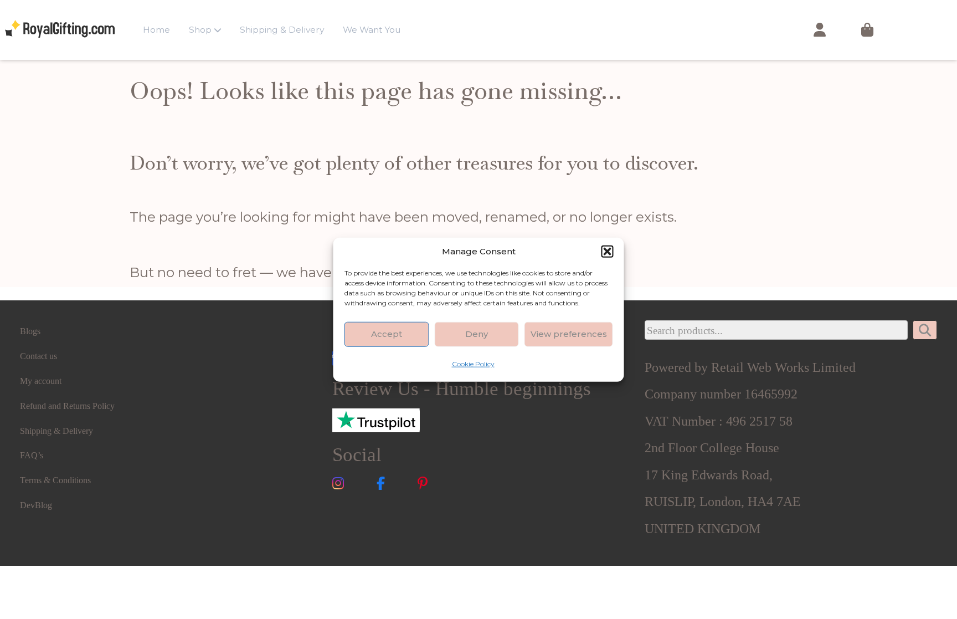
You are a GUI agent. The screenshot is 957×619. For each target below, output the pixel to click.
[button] (607, 251)
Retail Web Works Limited (783, 367)
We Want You (372, 29)
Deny (476, 334)
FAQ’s (31, 455)
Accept (386, 334)
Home (156, 29)
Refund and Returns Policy (67, 406)
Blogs (30, 331)
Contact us (38, 356)
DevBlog (36, 505)
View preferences (569, 334)
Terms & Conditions (55, 480)
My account (40, 381)
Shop (200, 29)
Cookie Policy (473, 363)
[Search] (925, 330)
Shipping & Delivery (282, 29)
